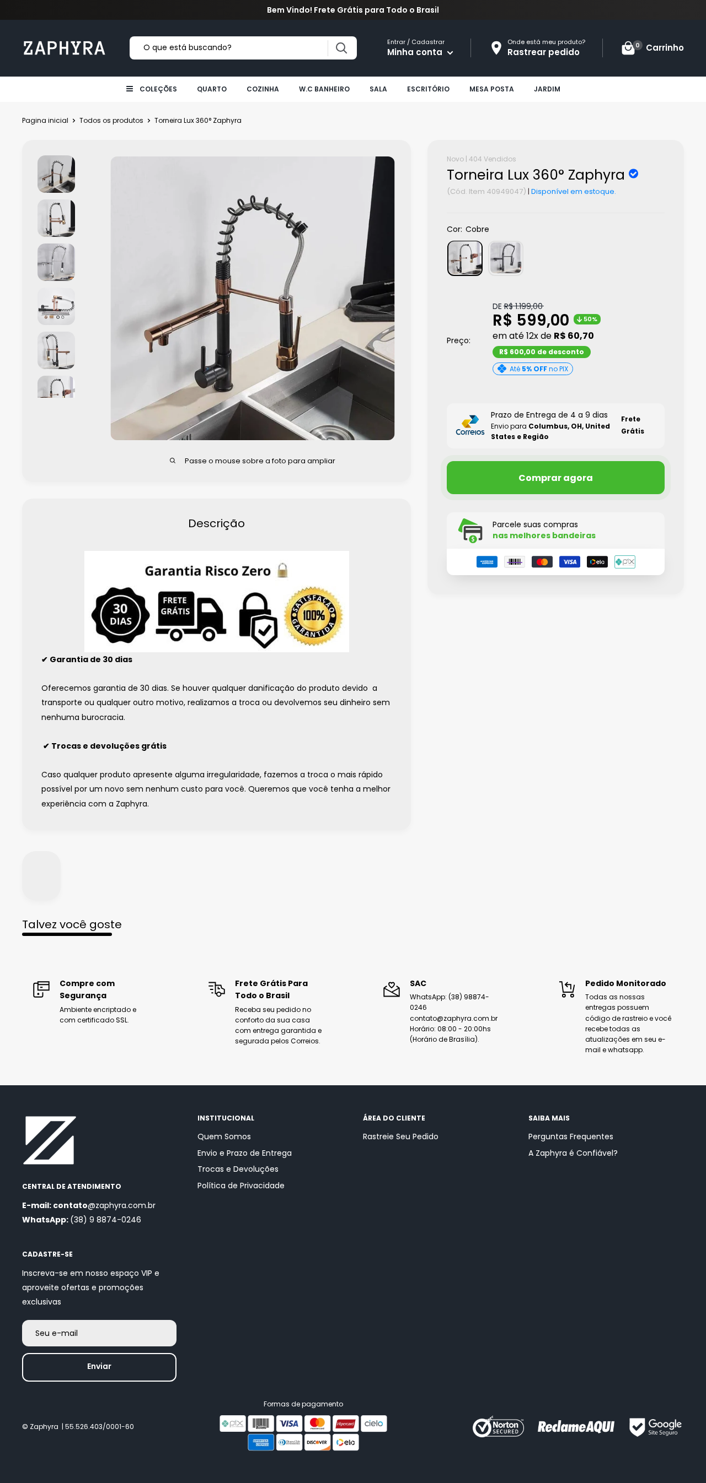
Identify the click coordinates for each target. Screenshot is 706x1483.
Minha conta (416, 52)
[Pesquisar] (341, 48)
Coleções (158, 89)
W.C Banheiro (324, 89)
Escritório (428, 89)
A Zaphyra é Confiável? (573, 1153)
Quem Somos (224, 1136)
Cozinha (263, 89)
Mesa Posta (491, 89)
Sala (378, 89)
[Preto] (505, 257)
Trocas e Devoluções (238, 1169)
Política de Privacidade (241, 1185)
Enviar (99, 1366)
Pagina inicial (45, 120)
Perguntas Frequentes (570, 1136)
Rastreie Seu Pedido (400, 1136)
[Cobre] (465, 257)
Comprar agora (555, 477)
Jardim (547, 89)
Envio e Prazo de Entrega (244, 1153)
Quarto (212, 89)
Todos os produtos (111, 120)
